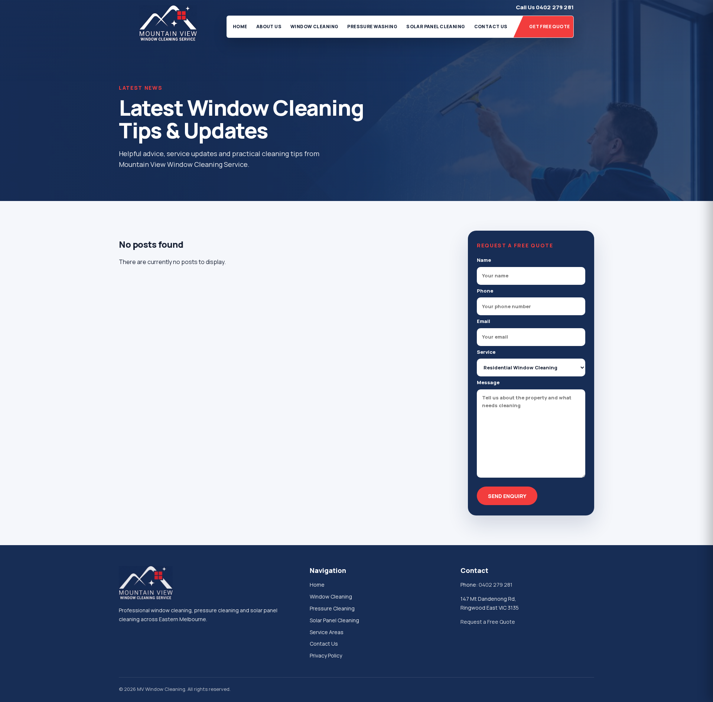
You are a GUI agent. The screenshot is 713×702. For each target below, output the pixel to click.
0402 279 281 (495, 584)
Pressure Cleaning (332, 608)
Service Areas (327, 632)
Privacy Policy (326, 655)
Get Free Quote (549, 26)
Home (240, 26)
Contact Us (491, 26)
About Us (268, 26)
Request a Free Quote (487, 621)
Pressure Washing (372, 26)
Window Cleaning (314, 26)
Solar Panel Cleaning (435, 26)
